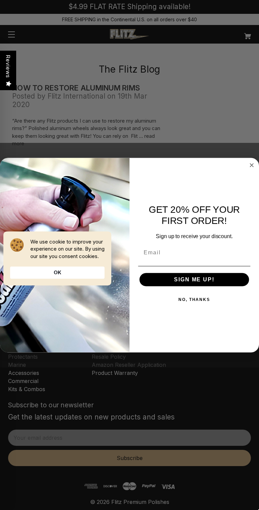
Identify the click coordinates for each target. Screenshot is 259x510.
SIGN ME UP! (194, 279)
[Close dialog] (252, 165)
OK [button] (57, 272)
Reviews (8, 66)
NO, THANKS (194, 299)
